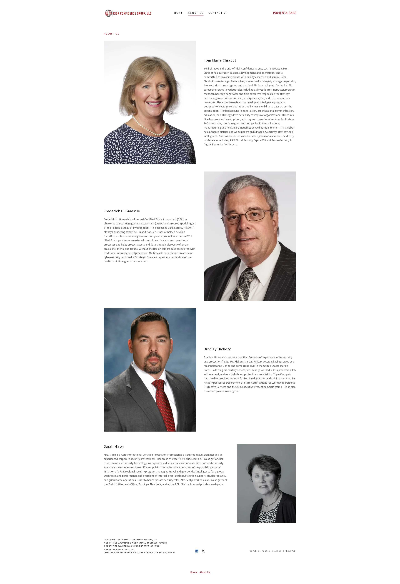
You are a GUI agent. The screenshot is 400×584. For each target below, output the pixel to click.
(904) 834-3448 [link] (284, 12)
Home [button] (193, 572)
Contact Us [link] (218, 12)
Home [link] (178, 12)
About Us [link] (195, 12)
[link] (128, 12)
